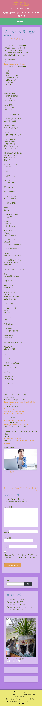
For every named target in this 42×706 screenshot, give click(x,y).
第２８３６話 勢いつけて (15, 609)
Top (6, 694)
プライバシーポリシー (30, 701)
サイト (6, 547)
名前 (6, 532)
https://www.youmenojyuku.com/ (15, 438)
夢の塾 (21, 4)
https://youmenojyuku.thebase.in (15, 64)
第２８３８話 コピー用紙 (15, 604)
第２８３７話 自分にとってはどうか (19, 607)
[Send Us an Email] (19, 16)
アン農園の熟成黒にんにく (30, 694)
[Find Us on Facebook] (21, 16)
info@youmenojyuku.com (13, 413)
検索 (7, 580)
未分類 (12, 472)
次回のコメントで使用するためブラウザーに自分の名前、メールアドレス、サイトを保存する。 (21, 557)
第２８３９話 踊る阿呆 (14, 602)
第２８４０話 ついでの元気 (16, 599)
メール (7, 538)
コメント (8, 507)
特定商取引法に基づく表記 (13, 701)
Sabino (21, 692)
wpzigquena (26, 39)
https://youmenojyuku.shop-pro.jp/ (16, 425)
